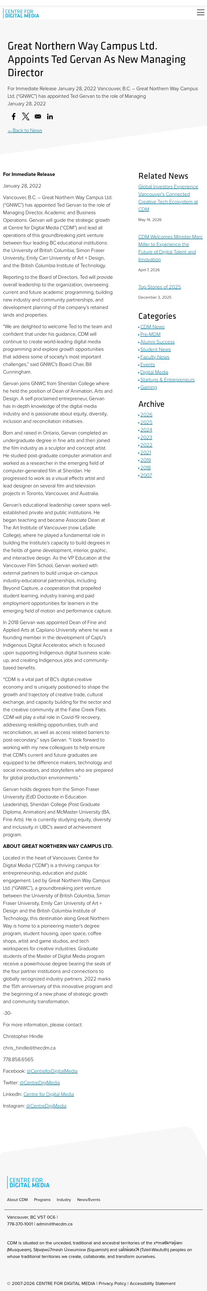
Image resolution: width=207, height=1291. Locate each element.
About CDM (17, 1200)
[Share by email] (38, 116)
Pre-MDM (150, 334)
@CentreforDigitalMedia (52, 1071)
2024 (146, 430)
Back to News (27, 130)
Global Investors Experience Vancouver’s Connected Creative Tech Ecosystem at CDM (168, 198)
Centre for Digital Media (48, 1094)
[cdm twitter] (32, 1270)
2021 (145, 452)
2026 (146, 414)
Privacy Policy (112, 1283)
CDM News (152, 326)
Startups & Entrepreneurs (167, 379)
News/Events (88, 1200)
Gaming (148, 387)
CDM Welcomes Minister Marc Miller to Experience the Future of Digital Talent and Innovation (170, 248)
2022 (146, 445)
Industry (64, 1200)
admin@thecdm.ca (54, 1224)
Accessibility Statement (152, 1283)
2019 (145, 460)
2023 (146, 437)
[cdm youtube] (43, 1270)
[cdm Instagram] (10, 1270)
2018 (145, 467)
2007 (146, 475)
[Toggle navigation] (200, 15)
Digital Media (154, 372)
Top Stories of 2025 (159, 287)
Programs (42, 1200)
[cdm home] (22, 13)
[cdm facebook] (21, 1270)
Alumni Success (157, 342)
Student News (155, 349)
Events (147, 364)
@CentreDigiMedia (40, 1082)
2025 (146, 422)
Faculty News (154, 357)
